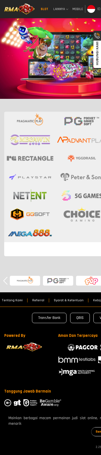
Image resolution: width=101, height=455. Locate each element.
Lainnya (59, 9)
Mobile (77, 9)
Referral (38, 300)
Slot (44, 9)
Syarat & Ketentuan (69, 300)
